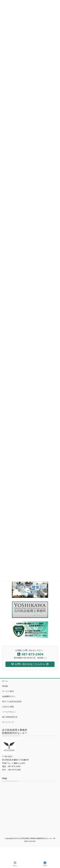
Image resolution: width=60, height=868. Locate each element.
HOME (45, 865)
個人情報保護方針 (10, 717)
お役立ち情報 (8, 707)
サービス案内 (8, 691)
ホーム (5, 681)
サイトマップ (8, 722)
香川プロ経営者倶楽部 (12, 701)
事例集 (5, 686)
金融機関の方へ (9, 696)
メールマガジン (9, 712)
